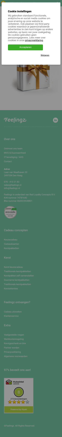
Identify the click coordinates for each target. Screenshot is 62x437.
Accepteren (25, 47)
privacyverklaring (34, 40)
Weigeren (45, 55)
